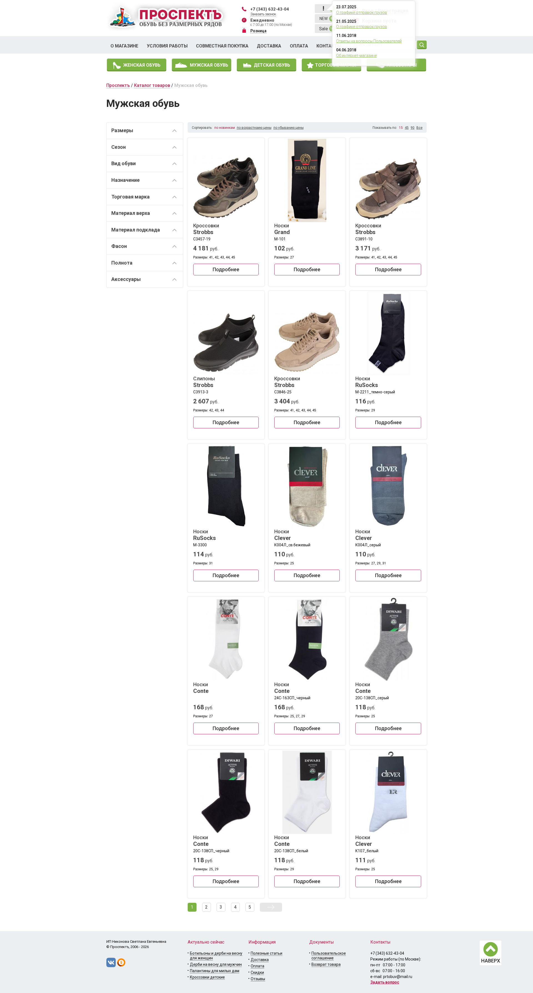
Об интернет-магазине (356, 55)
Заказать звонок (263, 14)
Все (419, 128)
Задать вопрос (384, 982)
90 (412, 128)
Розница (258, 31)
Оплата (299, 46)
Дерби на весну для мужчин (216, 964)
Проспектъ (118, 85)
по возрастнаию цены (254, 128)
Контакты (328, 46)
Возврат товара (326, 964)
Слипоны (204, 382)
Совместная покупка (222, 46)
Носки (282, 229)
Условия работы (167, 46)
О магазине (124, 46)
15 (401, 128)
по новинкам (224, 128)
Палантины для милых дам (214, 971)
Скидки (257, 972)
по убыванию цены (288, 128)
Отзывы (258, 979)
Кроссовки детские (207, 977)
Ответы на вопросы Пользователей (369, 41)
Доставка (269, 46)
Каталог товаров (152, 85)
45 (407, 128)
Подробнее (226, 269)
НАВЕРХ (490, 961)
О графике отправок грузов (361, 12)
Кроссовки (206, 229)
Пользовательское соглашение (328, 955)
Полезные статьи (266, 953)
